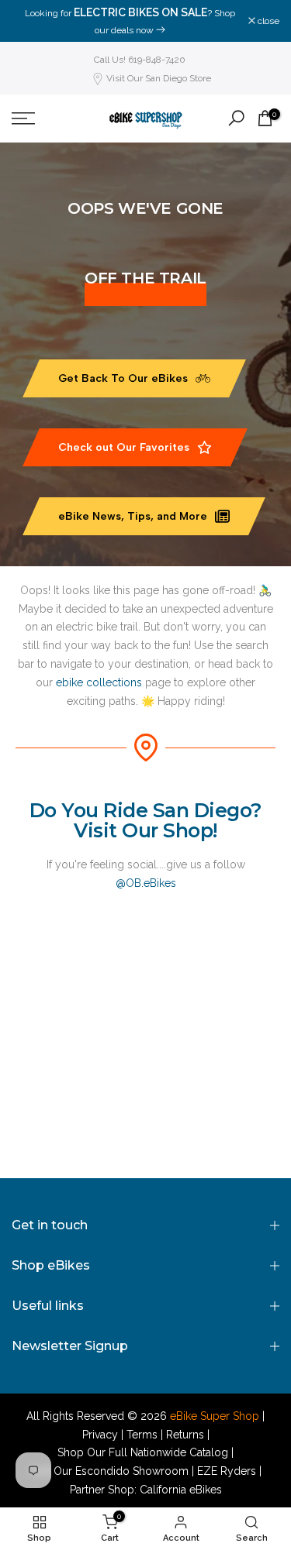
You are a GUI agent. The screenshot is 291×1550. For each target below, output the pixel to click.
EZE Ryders (226, 1471)
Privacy (100, 1434)
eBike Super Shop (214, 1416)
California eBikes (181, 1489)
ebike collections (99, 682)
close (267, 21)
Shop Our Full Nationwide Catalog (142, 1452)
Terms (142, 1434)
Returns (185, 1434)
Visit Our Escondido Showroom (109, 1471)
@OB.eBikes (146, 883)
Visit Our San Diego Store (158, 78)
